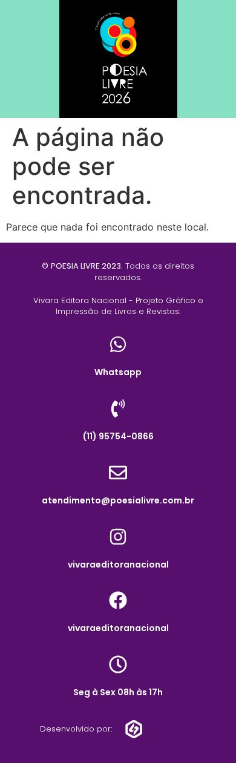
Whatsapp (118, 372)
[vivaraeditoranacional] (118, 537)
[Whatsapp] (118, 344)
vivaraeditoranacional (118, 564)
